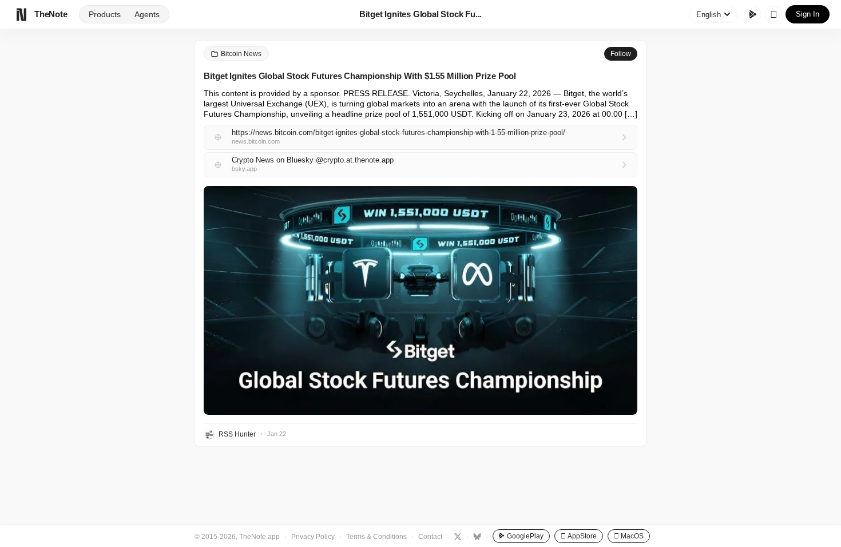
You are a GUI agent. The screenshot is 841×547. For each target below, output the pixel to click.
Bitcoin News (241, 54)
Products (105, 14)
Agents (147, 14)
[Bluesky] (475, 536)
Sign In (807, 14)
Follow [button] (620, 54)
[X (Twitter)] (456, 536)
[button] (420, 300)
